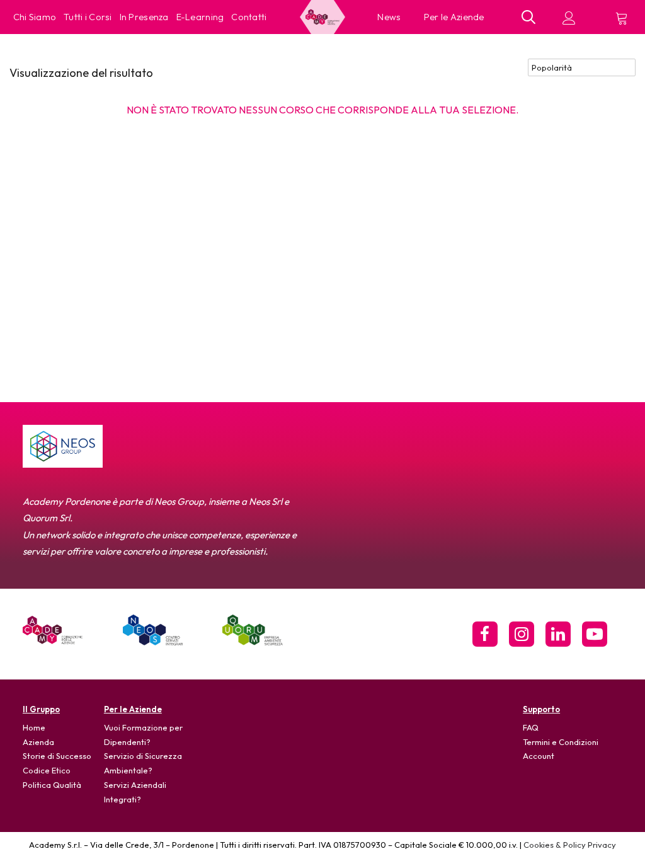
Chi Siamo (34, 17)
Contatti (248, 17)
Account (538, 756)
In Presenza (144, 17)
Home (34, 727)
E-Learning (200, 17)
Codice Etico (47, 770)
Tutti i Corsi (88, 17)
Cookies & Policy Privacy (569, 845)
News (389, 17)
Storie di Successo (57, 756)
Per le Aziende (454, 17)
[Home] (53, 630)
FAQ (531, 727)
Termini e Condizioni (560, 742)
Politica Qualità (52, 785)
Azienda (38, 742)
